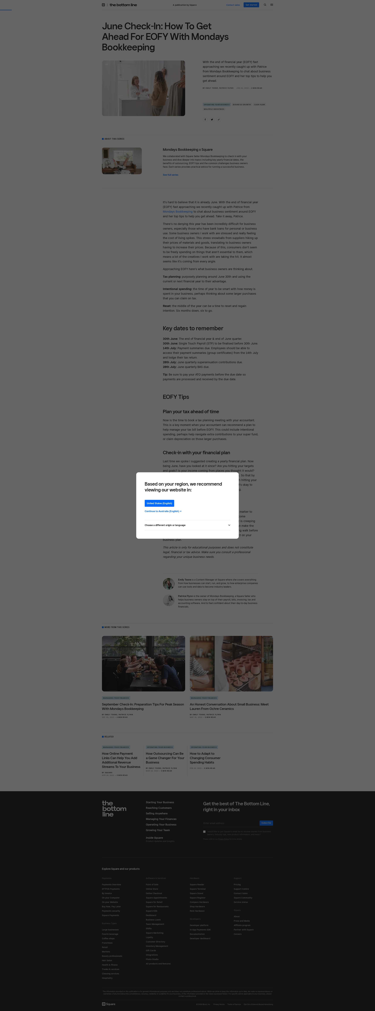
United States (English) (159, 503)
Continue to (163, 511)
